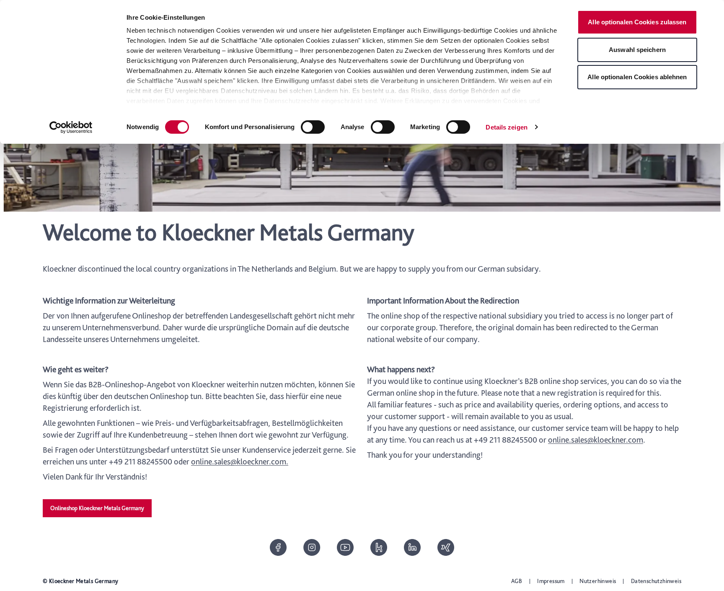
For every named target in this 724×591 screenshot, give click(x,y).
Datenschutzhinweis (656, 581)
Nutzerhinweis (597, 581)
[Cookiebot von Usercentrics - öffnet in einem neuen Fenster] (71, 127)
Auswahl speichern (637, 49)
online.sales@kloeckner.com (595, 440)
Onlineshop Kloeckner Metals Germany (97, 508)
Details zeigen (506, 127)
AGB (516, 581)
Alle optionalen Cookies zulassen (637, 22)
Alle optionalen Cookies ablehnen (637, 76)
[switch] (313, 127)
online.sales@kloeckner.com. (239, 461)
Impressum (551, 581)
